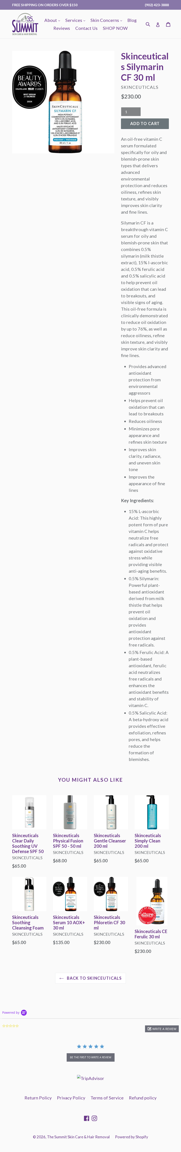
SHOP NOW (115, 28)
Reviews (61, 28)
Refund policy (142, 1097)
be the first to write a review (90, 1057)
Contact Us (86, 28)
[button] (162, 1028)
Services (76, 20)
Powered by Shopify (131, 1137)
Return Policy (38, 1097)
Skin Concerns (107, 20)
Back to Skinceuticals (94, 978)
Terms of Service (107, 1097)
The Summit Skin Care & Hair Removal (78, 1137)
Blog (132, 20)
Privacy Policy (71, 1097)
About (53, 20)
